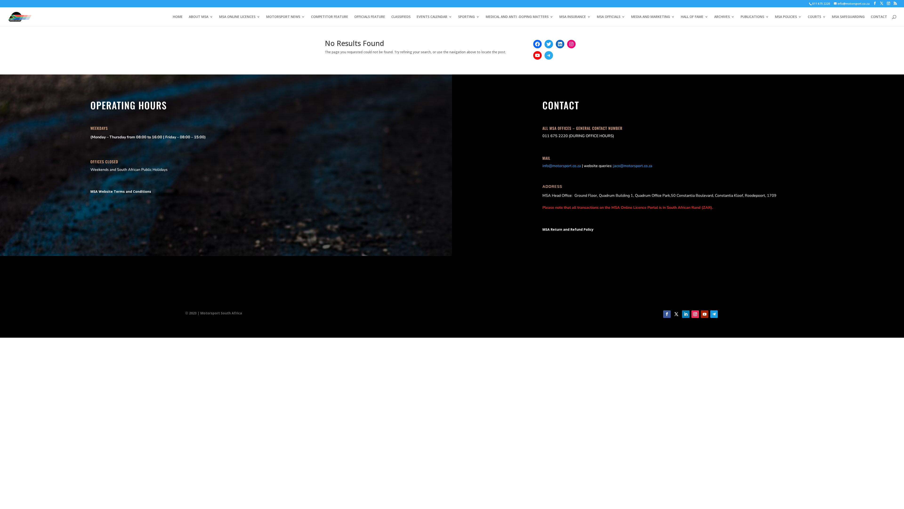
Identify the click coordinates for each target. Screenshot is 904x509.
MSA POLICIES (786, 17)
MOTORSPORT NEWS (283, 17)
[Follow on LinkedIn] (686, 314)
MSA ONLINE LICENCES (237, 17)
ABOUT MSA (198, 17)
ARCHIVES (722, 17)
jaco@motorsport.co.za (632, 165)
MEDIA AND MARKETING (650, 17)
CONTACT (879, 17)
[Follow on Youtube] (704, 314)
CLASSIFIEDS (401, 17)
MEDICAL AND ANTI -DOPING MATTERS (517, 17)
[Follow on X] (676, 314)
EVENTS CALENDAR (432, 17)
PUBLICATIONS (752, 17)
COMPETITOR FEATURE (329, 17)
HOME (178, 17)
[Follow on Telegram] (714, 314)
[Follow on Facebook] (667, 314)
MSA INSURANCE (572, 17)
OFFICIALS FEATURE (369, 17)
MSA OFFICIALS (608, 17)
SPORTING (466, 17)
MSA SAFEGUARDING (848, 17)
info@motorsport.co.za (561, 165)
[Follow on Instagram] (695, 314)
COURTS (814, 17)
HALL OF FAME (692, 17)
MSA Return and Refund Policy (567, 229)
